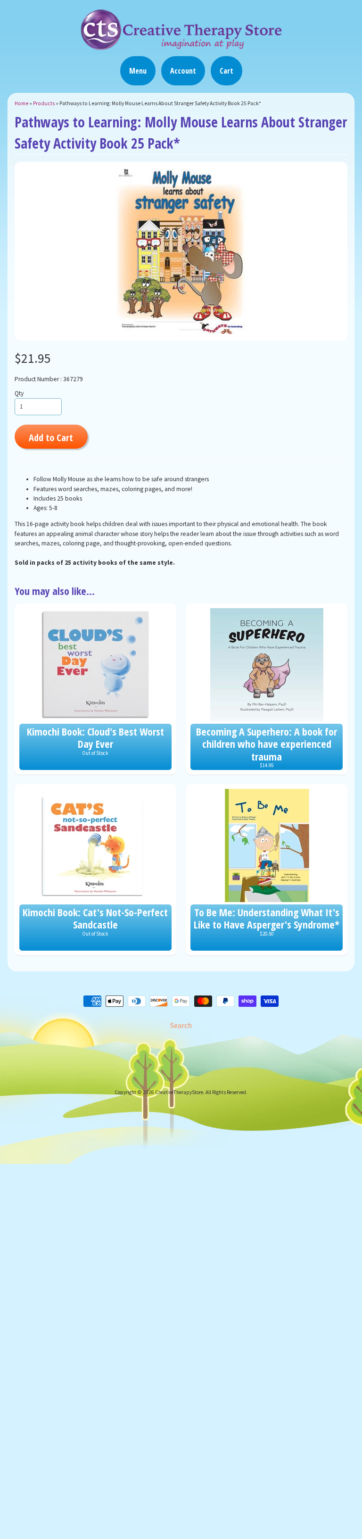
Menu (138, 71)
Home (21, 103)
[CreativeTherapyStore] (181, 46)
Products (44, 103)
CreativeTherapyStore (179, 1092)
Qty (19, 393)
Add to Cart (51, 437)
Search (181, 1025)
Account (183, 71)
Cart (226, 71)
